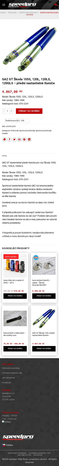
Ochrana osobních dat (12, 373)
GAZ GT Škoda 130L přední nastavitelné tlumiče (43, 334)
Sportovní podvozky (28, 13)
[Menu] (3, 4)
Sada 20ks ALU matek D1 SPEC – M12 (13, 281)
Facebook (6, 383)
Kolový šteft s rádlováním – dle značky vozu (14, 334)
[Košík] (55, 5)
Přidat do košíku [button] (44, 296)
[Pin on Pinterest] (24, 139)
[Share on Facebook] (9, 139)
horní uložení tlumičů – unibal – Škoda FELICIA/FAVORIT (41, 282)
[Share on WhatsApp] (4, 139)
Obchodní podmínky (11, 368)
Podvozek (12, 13)
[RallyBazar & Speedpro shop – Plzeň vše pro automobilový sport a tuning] (22, 5)
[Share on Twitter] (14, 139)
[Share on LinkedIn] (29, 139)
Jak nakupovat (8, 378)
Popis (4, 156)
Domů (2, 13)
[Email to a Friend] (19, 139)
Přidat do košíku (29, 111)
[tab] (29, 156)
